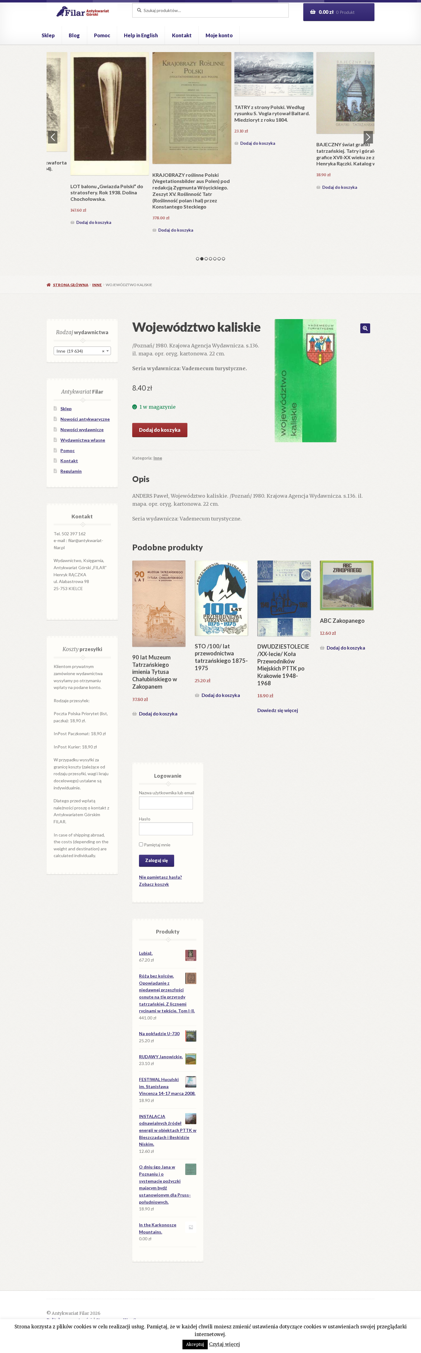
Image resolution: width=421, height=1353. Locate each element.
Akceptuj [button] (195, 1344)
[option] (88, 143)
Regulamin (71, 471)
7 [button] (223, 258)
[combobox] (82, 350)
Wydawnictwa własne (82, 440)
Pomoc (102, 35)
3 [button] (206, 258)
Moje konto (219, 35)
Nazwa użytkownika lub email (166, 792)
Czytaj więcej (224, 1344)
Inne (97, 284)
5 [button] (214, 258)
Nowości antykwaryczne (85, 419)
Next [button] (368, 137)
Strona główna (70, 284)
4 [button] (210, 258)
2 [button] (201, 258)
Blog (74, 35)
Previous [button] (52, 137)
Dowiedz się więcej (277, 710)
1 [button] (197, 258)
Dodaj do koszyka (71, 230)
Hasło (144, 818)
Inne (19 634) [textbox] (80, 351)
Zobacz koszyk (154, 884)
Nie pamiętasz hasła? (160, 877)
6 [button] (219, 258)
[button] (365, 328)
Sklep (48, 35)
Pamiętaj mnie (156, 844)
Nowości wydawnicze (82, 429)
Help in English (141, 35)
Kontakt (182, 35)
